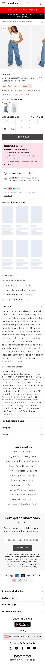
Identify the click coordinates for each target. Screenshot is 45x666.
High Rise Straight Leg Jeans (22, 471)
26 (20, 129)
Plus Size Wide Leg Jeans (23, 21)
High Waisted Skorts (22, 499)
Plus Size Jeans (7, 21)
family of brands (22, 559)
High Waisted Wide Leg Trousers (22, 461)
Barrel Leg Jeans (22, 452)
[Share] (42, 21)
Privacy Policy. (31, 567)
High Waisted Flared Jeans (22, 466)
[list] (22, 9)
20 (34, 122)
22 (5, 129)
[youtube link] (28, 648)
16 (20, 122)
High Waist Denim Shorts (22, 480)
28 (27, 129)
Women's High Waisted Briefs (22, 504)
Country (23, 630)
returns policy (35, 180)
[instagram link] (10, 648)
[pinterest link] (16, 648)
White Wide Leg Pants (22, 485)
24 (12, 129)
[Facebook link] (22, 648)
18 (27, 122)
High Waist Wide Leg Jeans (22, 456)
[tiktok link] (34, 648)
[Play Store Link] (22, 624)
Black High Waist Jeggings (22, 495)
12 (5, 122)
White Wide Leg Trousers (22, 490)
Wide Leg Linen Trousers (22, 476)
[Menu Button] (3, 3)
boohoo (6, 74)
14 (12, 122)
